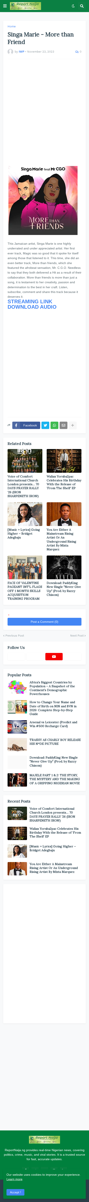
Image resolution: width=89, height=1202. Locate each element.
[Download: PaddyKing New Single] (64, 567)
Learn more (14, 1179)
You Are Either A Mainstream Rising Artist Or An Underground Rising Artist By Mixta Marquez (61, 539)
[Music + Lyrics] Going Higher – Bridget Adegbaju (24, 533)
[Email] (63, 425)
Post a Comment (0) (44, 621)
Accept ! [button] (15, 1192)
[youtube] (54, 656)
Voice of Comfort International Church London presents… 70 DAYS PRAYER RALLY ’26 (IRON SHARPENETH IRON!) (23, 486)
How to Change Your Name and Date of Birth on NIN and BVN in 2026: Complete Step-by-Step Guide (53, 708)
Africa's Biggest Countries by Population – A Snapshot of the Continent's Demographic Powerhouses (52, 688)
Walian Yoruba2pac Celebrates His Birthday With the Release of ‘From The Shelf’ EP (64, 482)
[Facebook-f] (16, 656)
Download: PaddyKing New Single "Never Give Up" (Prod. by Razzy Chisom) (64, 589)
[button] (5, 6)
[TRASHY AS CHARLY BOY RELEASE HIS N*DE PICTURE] (17, 744)
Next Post (77, 635)
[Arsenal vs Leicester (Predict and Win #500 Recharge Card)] (17, 727)
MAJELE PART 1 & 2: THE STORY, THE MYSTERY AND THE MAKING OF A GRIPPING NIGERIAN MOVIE (55, 779)
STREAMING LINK (30, 301)
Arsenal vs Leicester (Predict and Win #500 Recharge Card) (53, 724)
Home (12, 26)
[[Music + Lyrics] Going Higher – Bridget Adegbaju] (25, 514)
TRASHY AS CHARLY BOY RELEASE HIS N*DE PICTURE (55, 742)
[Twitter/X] (35, 656)
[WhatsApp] (54, 425)
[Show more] (72, 425)
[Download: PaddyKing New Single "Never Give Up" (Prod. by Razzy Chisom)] (17, 762)
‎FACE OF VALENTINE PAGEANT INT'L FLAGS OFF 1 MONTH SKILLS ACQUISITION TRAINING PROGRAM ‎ (25, 591)
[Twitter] (45, 425)
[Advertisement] (44, 112)
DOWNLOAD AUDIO (32, 307)
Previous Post (14, 635)
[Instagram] (73, 656)
